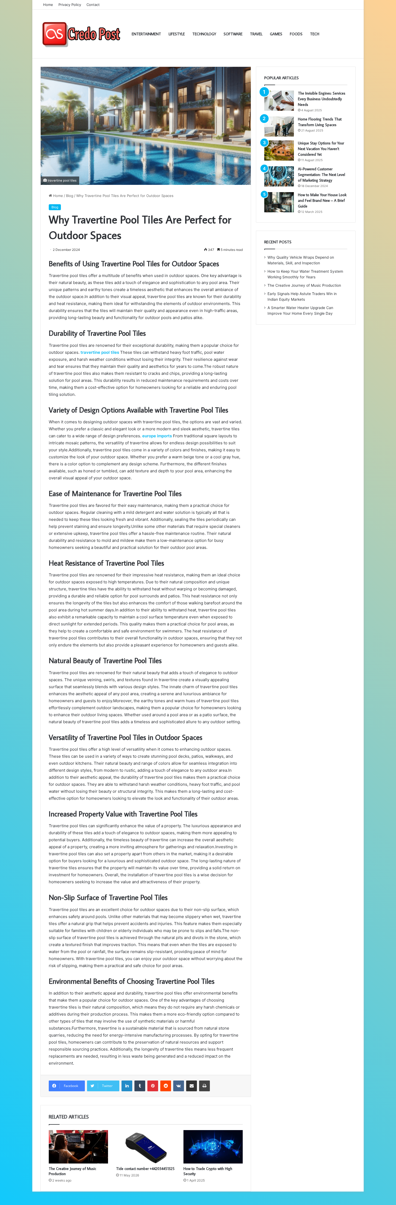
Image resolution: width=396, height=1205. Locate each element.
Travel (256, 34)
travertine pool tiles (100, 352)
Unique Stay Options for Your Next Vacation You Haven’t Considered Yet (321, 149)
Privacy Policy (69, 4)
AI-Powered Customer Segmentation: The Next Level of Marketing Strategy (321, 175)
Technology (204, 34)
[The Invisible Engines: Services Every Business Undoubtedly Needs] (279, 101)
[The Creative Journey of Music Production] (78, 1147)
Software (233, 34)
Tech (314, 34)
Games (276, 34)
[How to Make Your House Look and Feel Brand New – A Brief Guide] (279, 202)
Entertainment (146, 34)
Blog (69, 195)
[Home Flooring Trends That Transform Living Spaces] (279, 126)
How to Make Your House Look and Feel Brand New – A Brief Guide (322, 200)
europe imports (157, 435)
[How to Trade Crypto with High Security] (213, 1147)
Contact (93, 4)
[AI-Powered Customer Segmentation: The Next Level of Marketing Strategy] (279, 176)
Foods (296, 34)
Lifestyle (177, 34)
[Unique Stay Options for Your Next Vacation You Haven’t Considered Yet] (279, 150)
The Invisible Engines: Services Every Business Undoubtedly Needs (321, 99)
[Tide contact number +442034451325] (145, 1147)
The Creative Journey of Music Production (304, 285)
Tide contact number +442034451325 (145, 1168)
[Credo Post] (80, 33)
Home (48, 4)
